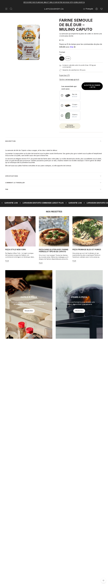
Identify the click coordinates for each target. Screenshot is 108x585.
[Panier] (101, 8)
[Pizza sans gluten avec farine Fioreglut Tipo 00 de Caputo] (54, 231)
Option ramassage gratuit (69, 79)
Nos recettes (54, 211)
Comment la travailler (15, 182)
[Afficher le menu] (6, 8)
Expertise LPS (64, 75)
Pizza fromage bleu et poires (86, 249)
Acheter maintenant (70, 126)
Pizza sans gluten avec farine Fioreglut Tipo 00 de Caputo (53, 250)
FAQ (6, 189)
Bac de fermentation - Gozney (75, 94)
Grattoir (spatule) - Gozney (75, 114)
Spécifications (11, 176)
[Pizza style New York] (20, 231)
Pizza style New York (15, 249)
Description (10, 141)
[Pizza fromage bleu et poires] (87, 231)
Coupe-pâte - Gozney (75, 104)
